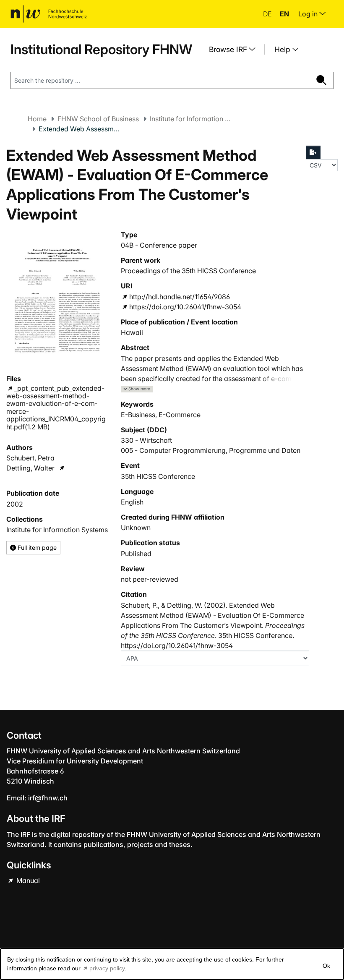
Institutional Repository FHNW (101, 49)
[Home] (48, 14)
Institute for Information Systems (192, 119)
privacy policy (107, 968)
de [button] (268, 14)
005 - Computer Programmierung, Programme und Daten (210, 450)
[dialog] (172, 964)
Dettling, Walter (30, 468)
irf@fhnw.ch (48, 798)
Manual (27, 880)
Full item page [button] (36, 547)
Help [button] (283, 49)
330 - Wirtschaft (146, 440)
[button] (137, 389)
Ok (326, 965)
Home (37, 119)
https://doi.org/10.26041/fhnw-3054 (185, 307)
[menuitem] (235, 49)
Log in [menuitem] (308, 14)
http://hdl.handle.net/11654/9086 (179, 297)
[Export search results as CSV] (313, 152)
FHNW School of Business (98, 119)
